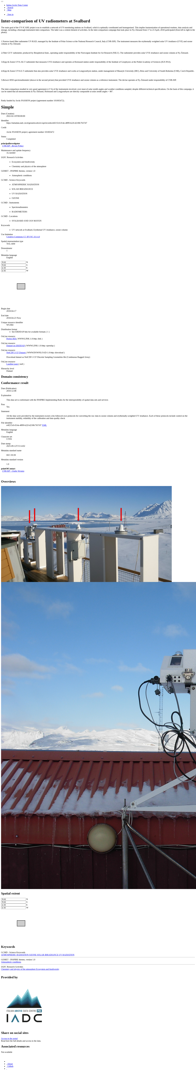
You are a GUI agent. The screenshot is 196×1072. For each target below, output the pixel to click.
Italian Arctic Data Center (17, 5)
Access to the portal (9, 1038)
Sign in (10, 14)
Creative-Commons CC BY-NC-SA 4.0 (23, 237)
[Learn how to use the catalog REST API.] (6, 1068)
